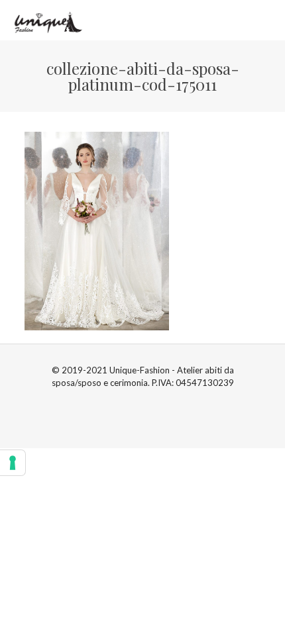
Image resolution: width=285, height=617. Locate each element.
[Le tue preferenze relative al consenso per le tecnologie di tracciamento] (12, 462)
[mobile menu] (267, 20)
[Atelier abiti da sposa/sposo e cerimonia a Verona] (47, 19)
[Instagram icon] (149, 401)
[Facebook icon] (136, 401)
